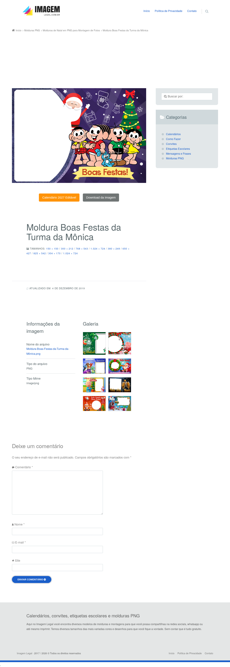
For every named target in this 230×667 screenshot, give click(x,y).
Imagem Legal (24, 653)
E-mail (20, 542)
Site (17, 560)
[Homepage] (41, 11)
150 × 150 (52, 248)
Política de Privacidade (168, 11)
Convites (171, 144)
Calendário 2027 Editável (59, 197)
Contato (192, 11)
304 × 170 (54, 253)
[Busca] (203, 8)
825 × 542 (40, 253)
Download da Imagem (101, 197)
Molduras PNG (175, 158)
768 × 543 (82, 248)
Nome (19, 524)
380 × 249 (114, 248)
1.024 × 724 (98, 248)
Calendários (173, 134)
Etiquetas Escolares (178, 149)
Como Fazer (173, 139)
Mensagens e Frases (178, 153)
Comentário (24, 467)
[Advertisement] (110, 58)
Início (146, 11)
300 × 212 (67, 248)
